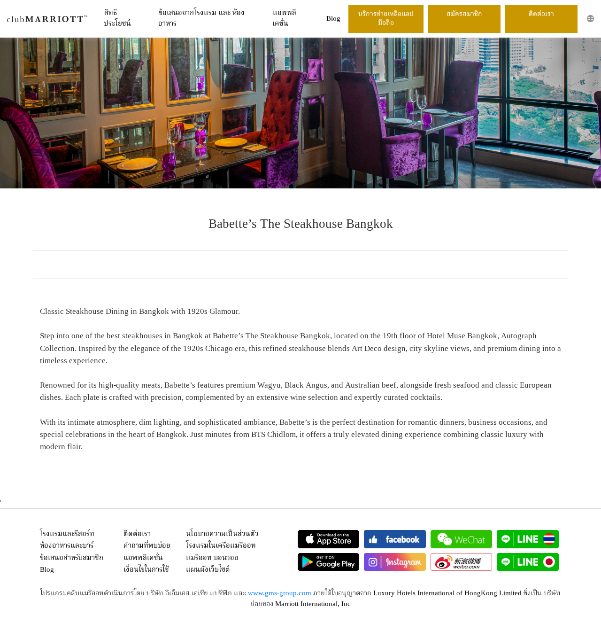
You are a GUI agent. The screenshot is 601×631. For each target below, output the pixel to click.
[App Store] (329, 539)
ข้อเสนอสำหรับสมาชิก (71, 558)
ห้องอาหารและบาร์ (66, 546)
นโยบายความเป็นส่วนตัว (222, 534)
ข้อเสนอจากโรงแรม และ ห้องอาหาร (201, 19)
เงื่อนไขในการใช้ (146, 570)
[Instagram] (395, 562)
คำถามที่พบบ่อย (146, 546)
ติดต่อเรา (541, 14)
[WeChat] (462, 539)
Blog (333, 18)
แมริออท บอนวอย (212, 558)
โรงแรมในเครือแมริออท (221, 546)
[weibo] (462, 562)
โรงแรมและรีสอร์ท (67, 534)
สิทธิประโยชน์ (117, 19)
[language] (590, 18)
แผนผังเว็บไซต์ (208, 570)
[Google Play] (329, 562)
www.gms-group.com (279, 593)
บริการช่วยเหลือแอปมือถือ (386, 19)
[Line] (528, 539)
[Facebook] (395, 539)
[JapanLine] (528, 562)
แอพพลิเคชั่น (284, 19)
